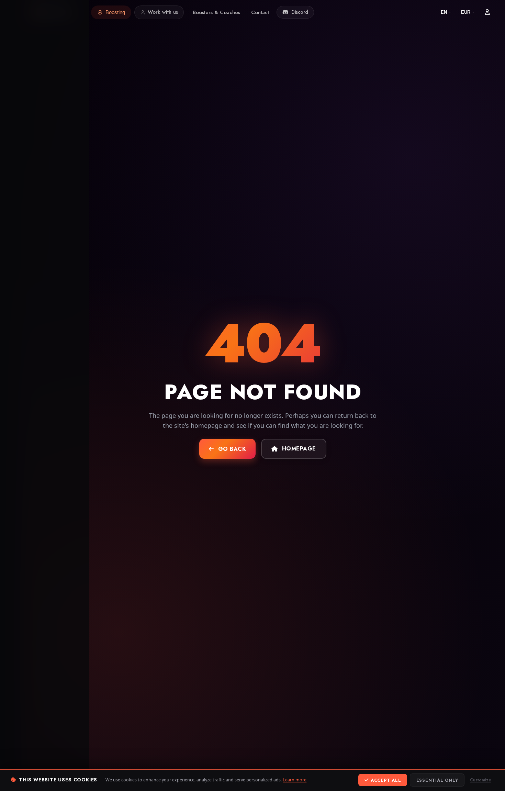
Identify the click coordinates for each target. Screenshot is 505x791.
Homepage (299, 449)
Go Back (232, 449)
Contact (260, 12)
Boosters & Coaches (216, 12)
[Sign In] (487, 12)
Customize (480, 780)
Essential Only (437, 780)
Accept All (386, 780)
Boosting (115, 12)
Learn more (294, 780)
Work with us (163, 12)
